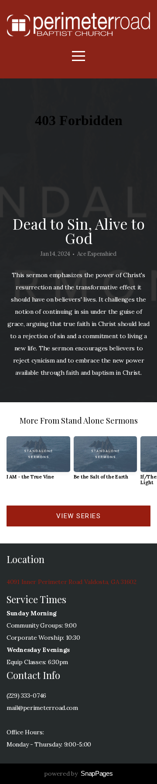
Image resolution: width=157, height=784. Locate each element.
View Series (78, 516)
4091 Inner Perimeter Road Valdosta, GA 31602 (72, 582)
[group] (38, 461)
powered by (78, 773)
